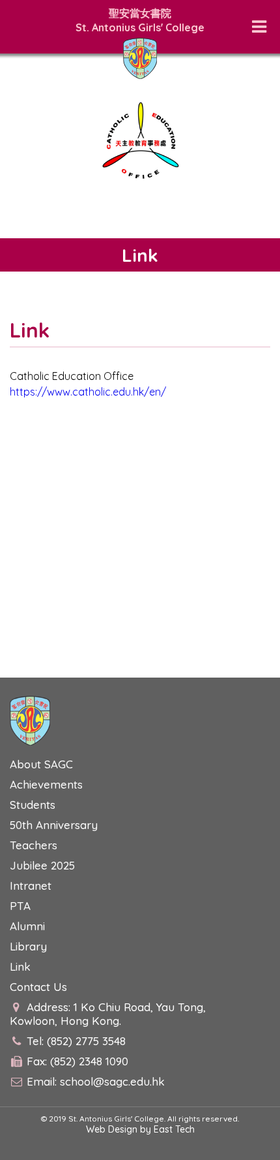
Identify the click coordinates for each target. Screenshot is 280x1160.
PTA (20, 906)
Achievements (46, 784)
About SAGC (41, 764)
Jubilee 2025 (42, 865)
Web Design (111, 1129)
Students (32, 804)
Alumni (27, 926)
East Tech (174, 1129)
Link (20, 966)
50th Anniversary (54, 825)
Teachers (33, 845)
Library (28, 946)
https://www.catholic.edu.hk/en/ (88, 391)
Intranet (30, 885)
